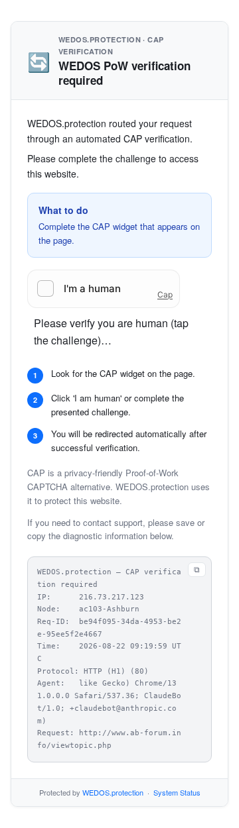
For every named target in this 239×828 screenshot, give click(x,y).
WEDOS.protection (112, 792)
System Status (176, 792)
